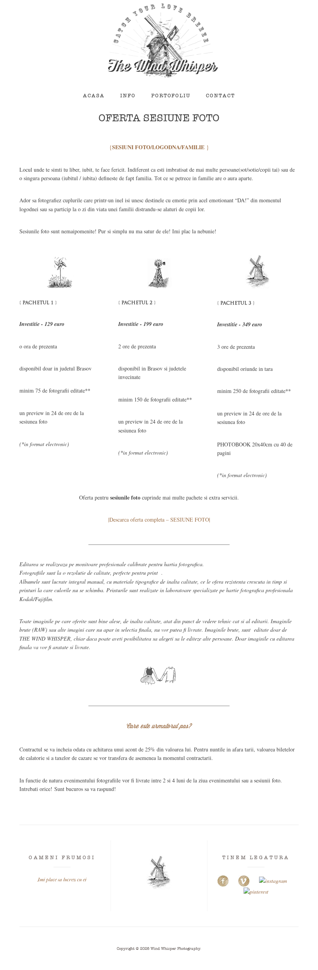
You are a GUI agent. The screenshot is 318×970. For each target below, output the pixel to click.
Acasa (94, 96)
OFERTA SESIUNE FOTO (159, 118)
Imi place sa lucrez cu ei (62, 879)
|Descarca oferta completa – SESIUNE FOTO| (159, 519)
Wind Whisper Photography (175, 948)
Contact (220, 96)
